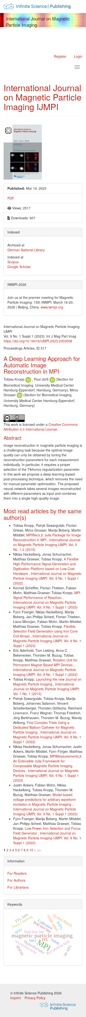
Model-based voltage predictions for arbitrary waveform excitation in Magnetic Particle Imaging (44, 799)
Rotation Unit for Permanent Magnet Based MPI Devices (45, 662)
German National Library (26, 249)
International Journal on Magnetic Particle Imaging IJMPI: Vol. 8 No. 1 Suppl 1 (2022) (47, 578)
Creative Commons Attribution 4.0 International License (41, 427)
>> (39, 850)
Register (60, 56)
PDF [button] (10, 198)
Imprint (16, 997)
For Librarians (18, 887)
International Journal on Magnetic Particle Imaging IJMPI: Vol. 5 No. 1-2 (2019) (46, 544)
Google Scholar (19, 266)
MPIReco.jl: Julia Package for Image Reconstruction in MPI (47, 537)
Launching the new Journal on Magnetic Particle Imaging (47, 681)
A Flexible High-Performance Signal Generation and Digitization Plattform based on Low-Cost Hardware (46, 566)
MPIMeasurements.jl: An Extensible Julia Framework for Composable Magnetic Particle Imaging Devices (47, 763)
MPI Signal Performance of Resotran (46, 595)
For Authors (16, 880)
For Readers (17, 873)
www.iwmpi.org (52, 307)
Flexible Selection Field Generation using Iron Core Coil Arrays (45, 631)
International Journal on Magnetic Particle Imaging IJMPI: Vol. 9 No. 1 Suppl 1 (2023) (45, 604)
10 (31, 850)
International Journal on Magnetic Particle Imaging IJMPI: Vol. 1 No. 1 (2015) (46, 689)
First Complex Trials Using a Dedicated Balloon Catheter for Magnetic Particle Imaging (44, 727)
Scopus (13, 261)
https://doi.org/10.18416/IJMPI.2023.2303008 (38, 341)
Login (78, 56)
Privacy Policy (35, 997)
